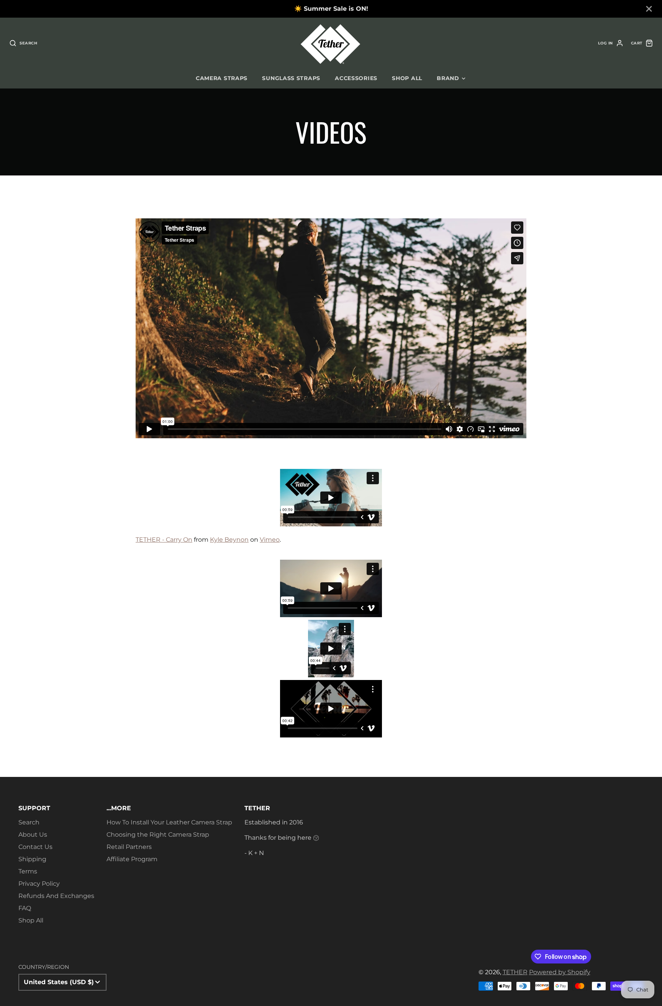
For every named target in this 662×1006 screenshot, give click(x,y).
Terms (27, 871)
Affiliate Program (132, 859)
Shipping (32, 859)
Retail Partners (129, 846)
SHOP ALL (407, 78)
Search (28, 822)
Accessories (356, 78)
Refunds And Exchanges (56, 896)
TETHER (515, 972)
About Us (32, 834)
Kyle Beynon (229, 539)
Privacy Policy (39, 883)
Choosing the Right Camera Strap (158, 834)
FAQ (24, 908)
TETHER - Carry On (164, 539)
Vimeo (270, 539)
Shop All (30, 920)
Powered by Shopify (559, 972)
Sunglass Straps (291, 78)
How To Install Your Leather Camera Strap (169, 822)
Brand (448, 78)
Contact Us (35, 846)
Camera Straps (221, 78)
